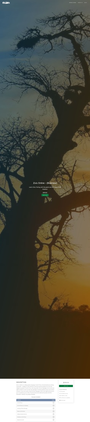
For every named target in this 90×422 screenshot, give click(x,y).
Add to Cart (45, 195)
